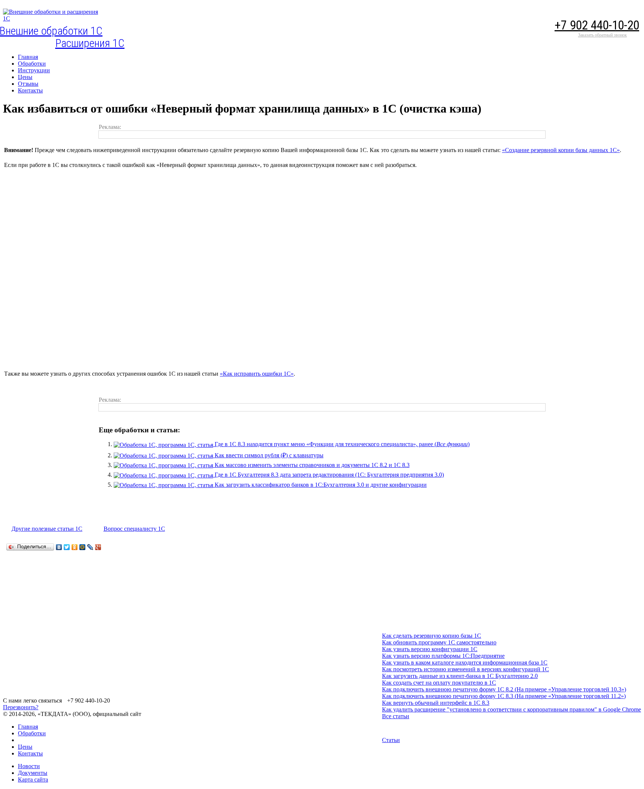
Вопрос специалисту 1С (134, 529)
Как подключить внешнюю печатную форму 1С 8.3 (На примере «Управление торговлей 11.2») (504, 696)
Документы (32, 773)
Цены (25, 747)
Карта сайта (33, 779)
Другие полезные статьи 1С (47, 529)
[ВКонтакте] (59, 547)
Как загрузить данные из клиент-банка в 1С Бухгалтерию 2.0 (460, 676)
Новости (29, 766)
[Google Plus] (98, 547)
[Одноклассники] (75, 547)
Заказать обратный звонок (602, 35)
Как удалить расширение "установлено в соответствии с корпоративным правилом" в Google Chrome (511, 709)
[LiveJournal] (90, 547)
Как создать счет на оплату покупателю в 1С (439, 682)
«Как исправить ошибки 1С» (257, 373)
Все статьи (395, 716)
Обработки (32, 733)
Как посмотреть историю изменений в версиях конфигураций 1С (465, 669)
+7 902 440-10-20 (597, 25)
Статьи (391, 740)
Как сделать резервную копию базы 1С (431, 635)
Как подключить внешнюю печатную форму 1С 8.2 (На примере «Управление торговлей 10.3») (504, 689)
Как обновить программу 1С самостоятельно (439, 642)
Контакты (30, 753)
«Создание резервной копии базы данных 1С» (561, 150)
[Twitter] (67, 547)
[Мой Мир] (82, 547)
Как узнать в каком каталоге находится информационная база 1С (464, 662)
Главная (28, 726)
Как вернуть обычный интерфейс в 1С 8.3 (435, 703)
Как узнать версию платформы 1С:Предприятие (443, 656)
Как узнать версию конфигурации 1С (429, 649)
